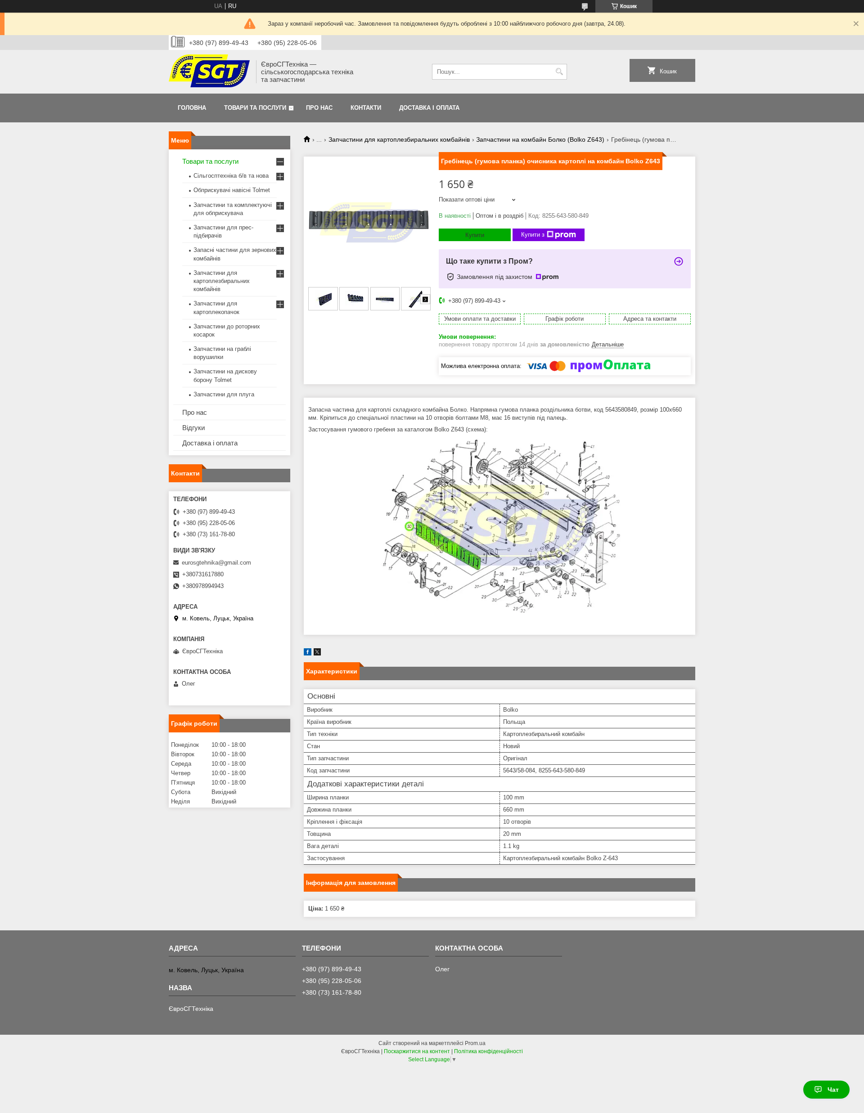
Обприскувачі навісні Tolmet (232, 190)
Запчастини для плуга (224, 394)
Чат (833, 1089)
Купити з (532, 234)
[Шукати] (559, 72)
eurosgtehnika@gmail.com (216, 562)
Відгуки (193, 427)
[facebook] (307, 653)
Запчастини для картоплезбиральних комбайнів (399, 139)
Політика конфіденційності (488, 1051)
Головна (192, 107)
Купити (474, 235)
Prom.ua (475, 1043)
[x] (317, 653)
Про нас (319, 107)
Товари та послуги (255, 107)
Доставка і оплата (429, 107)
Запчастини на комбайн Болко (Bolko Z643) (540, 139)
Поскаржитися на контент (417, 1051)
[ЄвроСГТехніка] (209, 71)
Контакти (366, 107)
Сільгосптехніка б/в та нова (231, 175)
